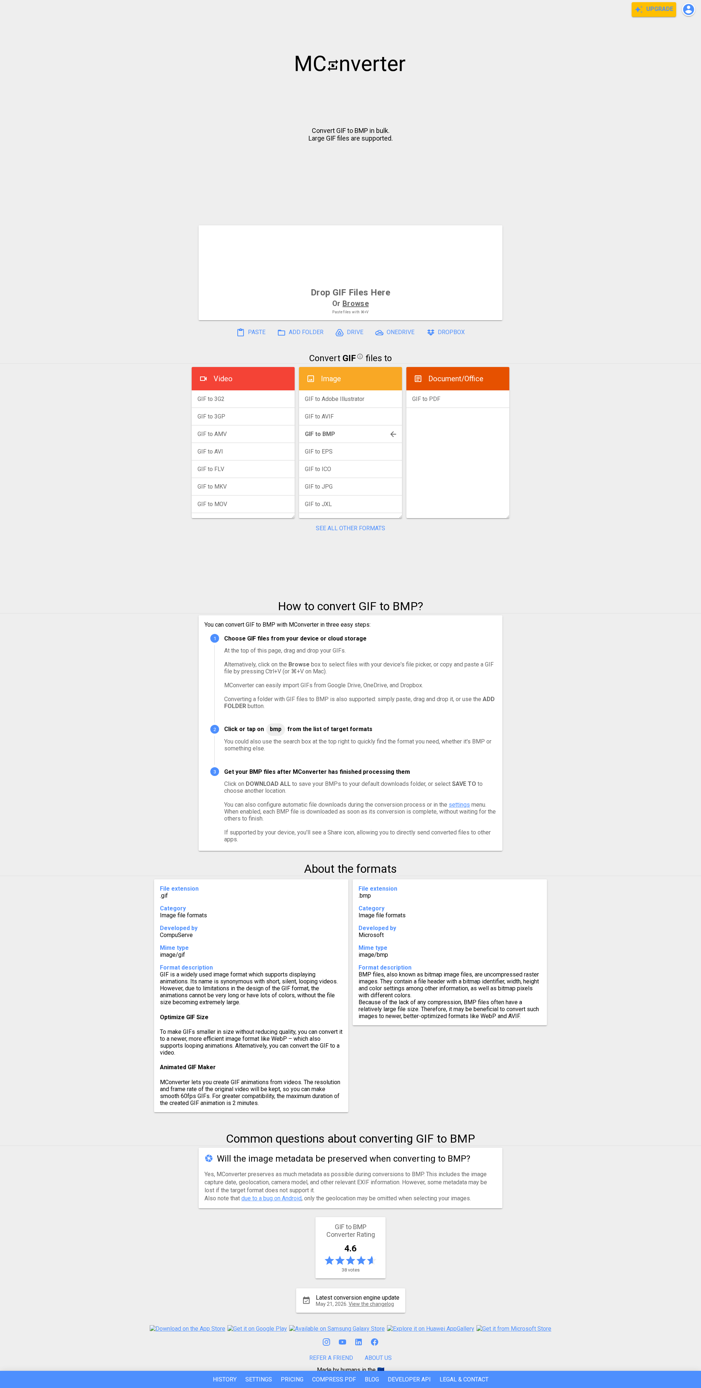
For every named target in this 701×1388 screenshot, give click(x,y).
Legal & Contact (464, 1379)
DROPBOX (450, 332)
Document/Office (455, 378)
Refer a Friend (331, 1357)
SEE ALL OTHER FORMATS (350, 528)
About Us (378, 1357)
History (225, 1379)
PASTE (255, 332)
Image (331, 378)
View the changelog (371, 1304)
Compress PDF (334, 1379)
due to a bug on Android (271, 1198)
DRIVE (354, 332)
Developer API (409, 1379)
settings (459, 804)
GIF (349, 358)
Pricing (292, 1379)
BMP (275, 729)
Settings (258, 1379)
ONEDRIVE (399, 332)
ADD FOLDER (305, 332)
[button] (688, 9)
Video (223, 378)
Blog (372, 1379)
